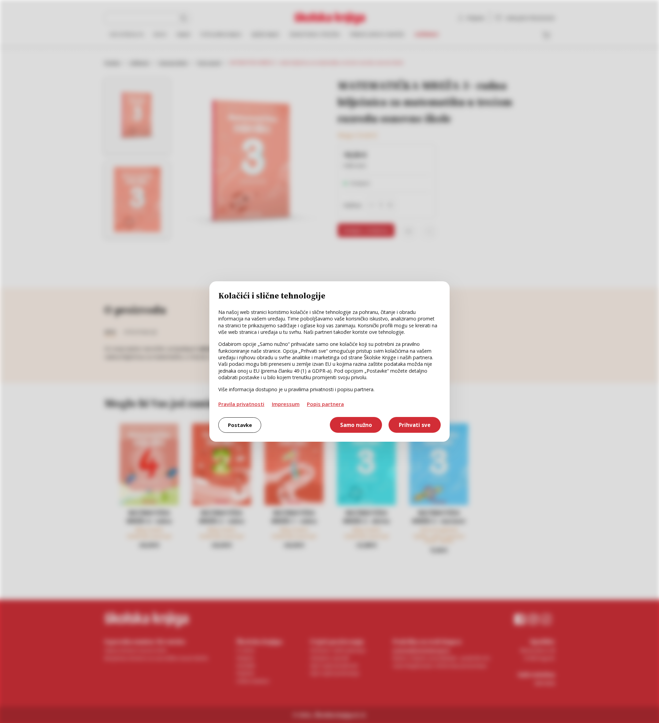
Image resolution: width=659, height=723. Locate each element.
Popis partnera (325, 403)
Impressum (286, 403)
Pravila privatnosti (241, 403)
